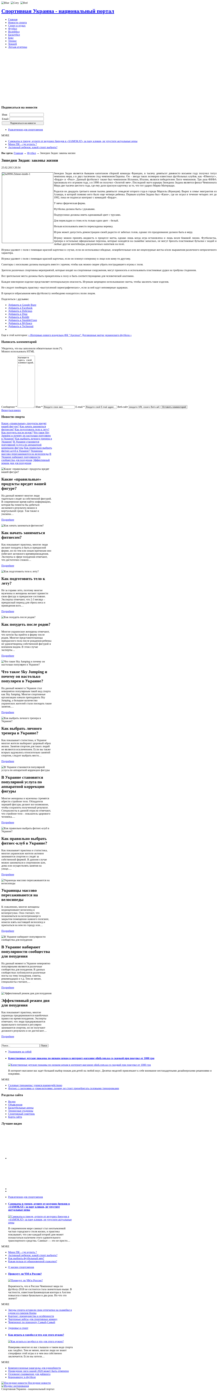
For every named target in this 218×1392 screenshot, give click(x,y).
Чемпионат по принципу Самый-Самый (31, 1322)
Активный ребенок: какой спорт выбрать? (32, 147)
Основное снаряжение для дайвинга (29, 1374)
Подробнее (7, 519)
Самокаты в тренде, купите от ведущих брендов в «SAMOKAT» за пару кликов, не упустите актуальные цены (72, 141)
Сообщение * (9, 406)
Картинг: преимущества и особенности (31, 1316)
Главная (18, 153)
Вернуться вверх (11, 410)
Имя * (39, 406)
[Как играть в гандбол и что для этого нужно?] (36, 1341)
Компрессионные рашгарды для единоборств (34, 1368)
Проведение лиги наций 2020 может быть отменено (38, 1371)
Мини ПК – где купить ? (22, 144)
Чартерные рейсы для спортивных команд (32, 1319)
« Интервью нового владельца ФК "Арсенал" (55, 335)
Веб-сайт (123, 406)
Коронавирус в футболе (22, 1377)
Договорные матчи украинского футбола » (107, 335)
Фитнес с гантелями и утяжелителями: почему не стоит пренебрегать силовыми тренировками (63, 1088)
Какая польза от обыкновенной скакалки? (32, 1261)
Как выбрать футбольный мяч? (26, 1258)
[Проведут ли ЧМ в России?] (25, 1280)
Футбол (31, 153)
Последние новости (39, 1382)
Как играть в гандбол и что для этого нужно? (36, 1334)
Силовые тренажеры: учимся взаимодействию (35, 1085)
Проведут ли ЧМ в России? (25, 1273)
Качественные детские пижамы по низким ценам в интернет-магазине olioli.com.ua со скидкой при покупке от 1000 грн (81, 1058)
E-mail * (80, 406)
